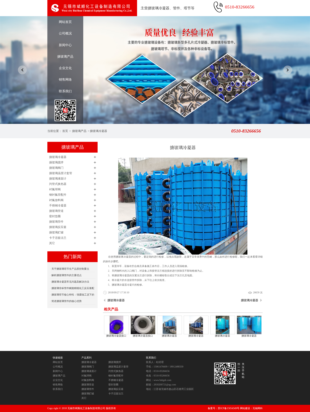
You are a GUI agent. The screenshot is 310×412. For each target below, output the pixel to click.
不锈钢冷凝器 (57, 205)
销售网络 (65, 79)
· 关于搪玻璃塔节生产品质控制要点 (69, 268)
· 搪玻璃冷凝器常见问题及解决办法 (69, 281)
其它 (52, 243)
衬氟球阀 (55, 189)
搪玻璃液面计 (57, 178)
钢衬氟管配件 (57, 194)
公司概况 (65, 33)
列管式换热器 (57, 183)
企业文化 (65, 68)
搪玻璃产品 (65, 56)
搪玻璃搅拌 (56, 162)
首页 (65, 130)
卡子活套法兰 (57, 237)
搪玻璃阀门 (56, 167)
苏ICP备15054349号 (228, 408)
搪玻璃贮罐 (56, 232)
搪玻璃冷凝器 (98, 130)
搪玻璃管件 (56, 221)
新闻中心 (65, 45)
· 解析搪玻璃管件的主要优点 (66, 275)
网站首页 (65, 22)
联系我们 (65, 91)
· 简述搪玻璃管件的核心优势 (66, 301)
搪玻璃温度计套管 (60, 173)
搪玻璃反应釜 (57, 227)
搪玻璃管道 (56, 210)
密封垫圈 (55, 216)
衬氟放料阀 (56, 200)
